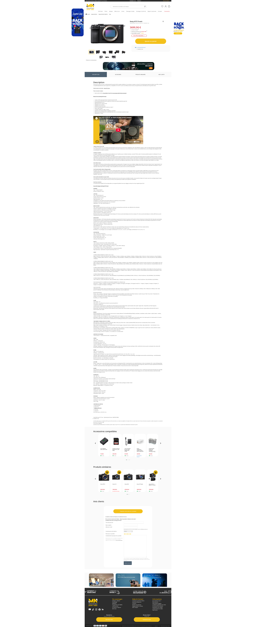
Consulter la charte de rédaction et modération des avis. (116, 516)
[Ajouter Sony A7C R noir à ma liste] (163, 21)
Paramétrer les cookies (157, 607)
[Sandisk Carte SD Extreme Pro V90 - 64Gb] (116, 441)
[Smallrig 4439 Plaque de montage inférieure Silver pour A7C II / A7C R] (152, 441)
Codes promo (115, 606)
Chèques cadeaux (116, 600)
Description (95, 74)
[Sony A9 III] (128, 477)
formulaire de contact (119, 540)
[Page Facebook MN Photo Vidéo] (100, 610)
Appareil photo (94, 14)
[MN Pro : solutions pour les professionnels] (154, 580)
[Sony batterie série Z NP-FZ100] (103, 441)
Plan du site (155, 610)
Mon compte (135, 607)
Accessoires (118, 74)
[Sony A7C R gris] (140, 477)
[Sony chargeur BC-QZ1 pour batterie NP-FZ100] (128, 441)
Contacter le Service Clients (138, 600)
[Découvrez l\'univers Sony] (128, 66)
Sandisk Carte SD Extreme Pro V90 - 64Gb (116, 449)
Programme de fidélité (117, 604)
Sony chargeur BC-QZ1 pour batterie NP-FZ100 (128, 450)
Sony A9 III (127, 484)
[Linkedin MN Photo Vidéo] (102, 609)
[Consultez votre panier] (169, 6)
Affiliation (114, 603)
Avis (162, 74)
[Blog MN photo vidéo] (128, 580)
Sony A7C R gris (140, 484)
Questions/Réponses (136, 602)
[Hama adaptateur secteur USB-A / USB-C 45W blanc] (140, 441)
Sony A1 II (114, 484)
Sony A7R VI (102, 484)
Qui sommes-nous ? (156, 600)
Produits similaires (140, 74)
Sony (110, 14)
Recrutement (155, 602)
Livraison (134, 603)
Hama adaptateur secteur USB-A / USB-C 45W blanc (140, 450)
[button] (126, 459)
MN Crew (114, 608)
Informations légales (156, 603)
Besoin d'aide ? (166, 0)
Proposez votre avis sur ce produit (128, 511)
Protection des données (157, 606)
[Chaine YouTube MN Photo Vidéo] (90, 609)
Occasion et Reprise (116, 607)
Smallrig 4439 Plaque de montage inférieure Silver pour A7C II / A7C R (152, 450)
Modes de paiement (136, 604)
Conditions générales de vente (159, 604)
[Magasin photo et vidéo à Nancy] (101, 580)
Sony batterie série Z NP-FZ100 (103, 449)
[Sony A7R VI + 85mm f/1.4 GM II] (152, 477)
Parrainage (114, 602)
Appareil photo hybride (103, 14)
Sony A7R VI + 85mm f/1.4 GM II (152, 485)
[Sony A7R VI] (103, 477)
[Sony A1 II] (116, 477)
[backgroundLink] (42, 313)
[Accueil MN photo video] (92, 7)
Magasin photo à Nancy (137, 606)
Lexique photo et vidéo (157, 608)
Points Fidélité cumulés (135, 33)
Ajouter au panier (151, 41)
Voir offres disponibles (138, 35)
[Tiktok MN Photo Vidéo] (93, 610)
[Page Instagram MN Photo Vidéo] (96, 610)
